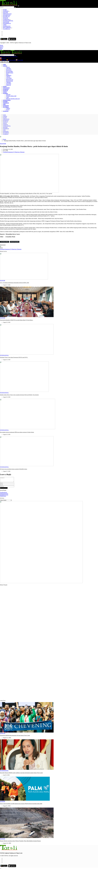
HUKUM (5, 18)
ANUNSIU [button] (3, 56)
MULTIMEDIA (7, 27)
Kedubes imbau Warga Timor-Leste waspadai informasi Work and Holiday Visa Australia (19, 394)
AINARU (8, 68)
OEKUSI (8, 85)
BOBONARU (9, 72)
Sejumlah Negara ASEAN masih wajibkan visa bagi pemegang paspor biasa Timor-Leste (21, 772)
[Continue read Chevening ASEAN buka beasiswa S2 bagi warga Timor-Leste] (27, 732)
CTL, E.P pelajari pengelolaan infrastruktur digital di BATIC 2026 (14, 282)
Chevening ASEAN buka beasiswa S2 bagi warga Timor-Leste (15, 735)
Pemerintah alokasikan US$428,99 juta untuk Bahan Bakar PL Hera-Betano (16, 320)
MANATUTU (9, 79)
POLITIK (5, 12)
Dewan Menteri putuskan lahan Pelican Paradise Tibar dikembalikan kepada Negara (20, 840)
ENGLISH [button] (20, 60)
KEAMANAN (6, 15)
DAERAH (5, 11)
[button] (1, 45)
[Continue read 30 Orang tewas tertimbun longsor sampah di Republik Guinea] (27, 465)
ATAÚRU (8, 83)
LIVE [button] (15, 56)
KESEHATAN (6, 26)
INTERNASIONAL (8, 20)
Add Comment (4, 488)
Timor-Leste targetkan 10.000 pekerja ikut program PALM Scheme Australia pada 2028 (21, 803)
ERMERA (8, 75)
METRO (8, 94)
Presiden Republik (14, 241)
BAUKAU (9, 70)
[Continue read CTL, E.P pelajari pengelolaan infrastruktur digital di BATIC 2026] (24, 279)
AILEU (8, 67)
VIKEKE (8, 82)
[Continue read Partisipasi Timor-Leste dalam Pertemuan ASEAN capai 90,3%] (27, 354)
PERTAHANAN (7, 13)
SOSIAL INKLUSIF (11, 96)
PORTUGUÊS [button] (12, 60)
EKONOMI (6, 22)
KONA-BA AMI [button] (10, 56)
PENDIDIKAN (7, 23)
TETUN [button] (4, 60)
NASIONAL (6, 19)
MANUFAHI (9, 81)
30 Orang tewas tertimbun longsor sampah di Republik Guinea (13, 469)
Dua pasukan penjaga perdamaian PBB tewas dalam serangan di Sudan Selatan (17, 432)
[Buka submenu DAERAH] (9, 11)
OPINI (4, 24)
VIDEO (8, 108)
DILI (7, 74)
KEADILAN (6, 16)
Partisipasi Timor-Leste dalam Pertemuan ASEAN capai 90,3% (14, 357)
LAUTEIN (9, 78)
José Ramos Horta (4, 241)
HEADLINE (5, 694)
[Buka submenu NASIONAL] (10, 19)
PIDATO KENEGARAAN (13, 98)
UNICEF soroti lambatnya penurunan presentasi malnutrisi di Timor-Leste (21, 622)
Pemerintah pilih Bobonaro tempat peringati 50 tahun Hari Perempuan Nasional (22, 697)
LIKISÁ (8, 76)
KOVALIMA (9, 71)
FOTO (7, 109)
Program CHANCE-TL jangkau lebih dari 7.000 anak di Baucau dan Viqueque (22, 660)
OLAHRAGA (6, 29)
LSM (7, 97)
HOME (5, 9)
